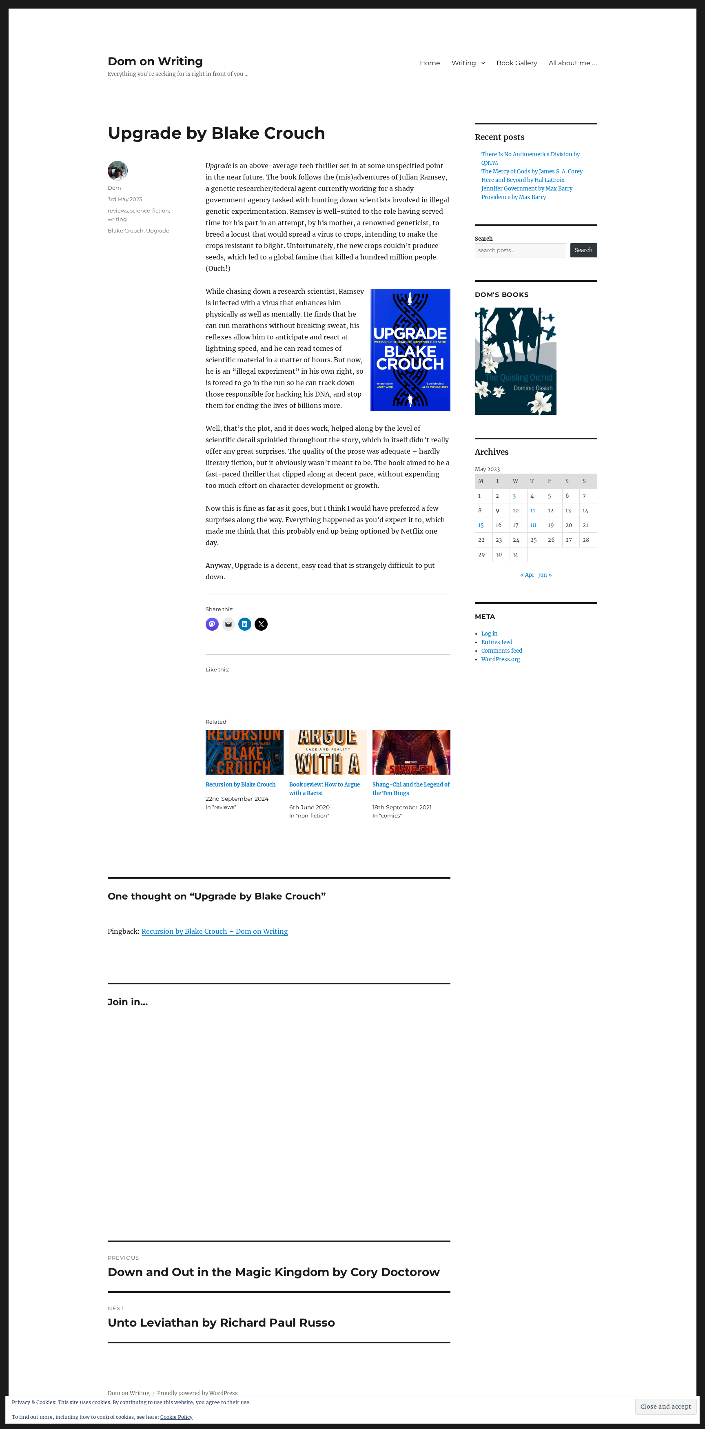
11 (532, 510)
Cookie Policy (176, 1417)
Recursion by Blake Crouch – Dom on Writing (215, 931)
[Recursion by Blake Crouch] (245, 752)
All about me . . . (573, 63)
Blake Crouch (126, 230)
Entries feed (496, 642)
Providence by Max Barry (513, 197)
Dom (114, 187)
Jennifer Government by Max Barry (526, 188)
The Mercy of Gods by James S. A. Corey (532, 171)
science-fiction (149, 210)
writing (117, 219)
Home (430, 63)
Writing (464, 63)
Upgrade (157, 230)
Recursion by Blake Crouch (241, 784)
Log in (489, 633)
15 (481, 525)
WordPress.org (500, 659)
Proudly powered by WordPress (197, 1393)
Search (484, 238)
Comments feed (501, 650)
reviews (118, 210)
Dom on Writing (155, 61)
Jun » (545, 575)
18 (533, 525)
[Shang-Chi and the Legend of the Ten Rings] (411, 752)
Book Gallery (517, 63)
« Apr (527, 575)
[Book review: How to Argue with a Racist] (328, 752)
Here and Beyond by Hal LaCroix (523, 180)
